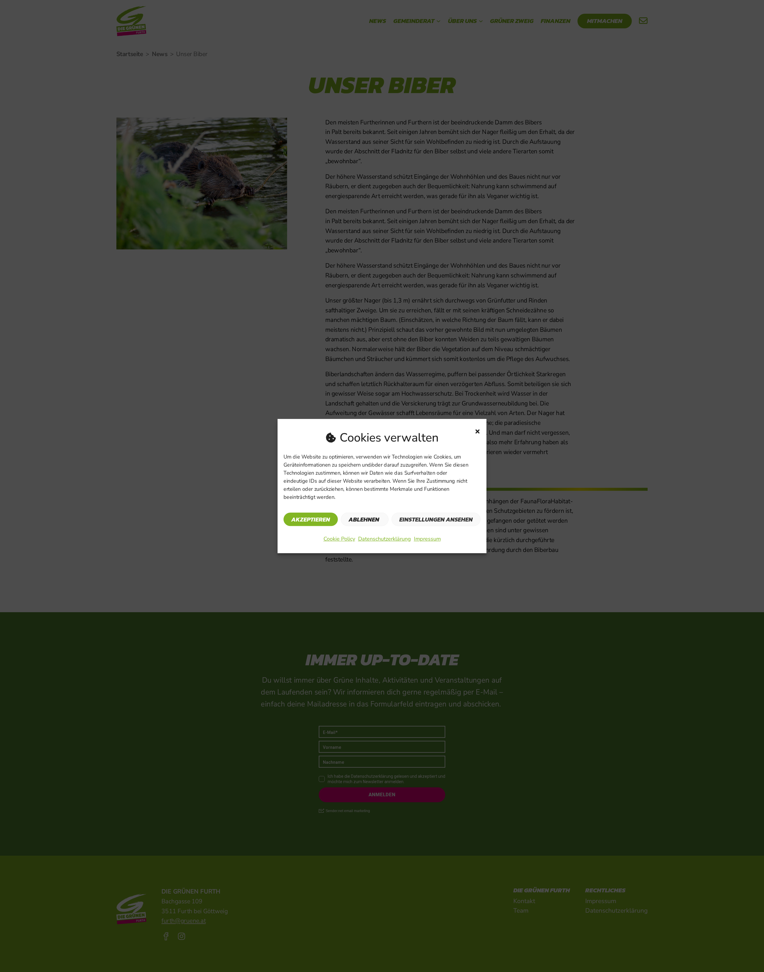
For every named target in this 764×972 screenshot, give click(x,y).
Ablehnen (364, 519)
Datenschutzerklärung (384, 538)
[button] (477, 431)
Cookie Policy (339, 538)
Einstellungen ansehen (436, 519)
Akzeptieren (310, 519)
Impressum (427, 538)
